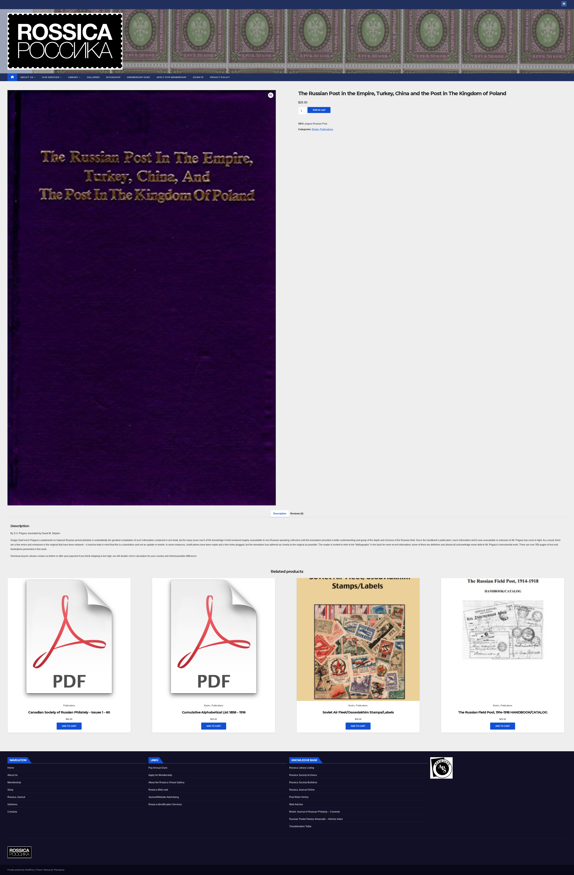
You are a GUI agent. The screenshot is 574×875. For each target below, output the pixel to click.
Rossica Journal (16, 797)
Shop (10, 789)
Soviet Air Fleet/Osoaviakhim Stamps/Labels (358, 712)
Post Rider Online (299, 797)
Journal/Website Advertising (163, 797)
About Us (27, 77)
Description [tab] (279, 513)
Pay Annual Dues (157, 768)
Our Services (51, 77)
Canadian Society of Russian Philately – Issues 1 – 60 (69, 712)
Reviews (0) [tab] (296, 513)
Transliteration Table (300, 826)
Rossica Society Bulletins (303, 782)
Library (73, 77)
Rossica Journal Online (302, 789)
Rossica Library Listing (301, 768)
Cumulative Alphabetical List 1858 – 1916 (213, 712)
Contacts (12, 811)
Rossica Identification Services (165, 804)
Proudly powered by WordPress (21, 870)
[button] (270, 95)
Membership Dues (138, 77)
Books (315, 129)
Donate (198, 77)
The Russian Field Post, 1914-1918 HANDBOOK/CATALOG (502, 712)
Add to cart (319, 110)
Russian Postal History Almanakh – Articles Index (316, 819)
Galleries (93, 77)
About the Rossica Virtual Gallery (166, 782)
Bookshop (113, 77)
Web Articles (296, 804)
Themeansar (59, 870)
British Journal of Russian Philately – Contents (314, 811)
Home (10, 768)
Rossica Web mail (158, 789)
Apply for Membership (171, 77)
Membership (14, 782)
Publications (326, 129)
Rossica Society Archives (303, 775)
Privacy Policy (220, 77)
